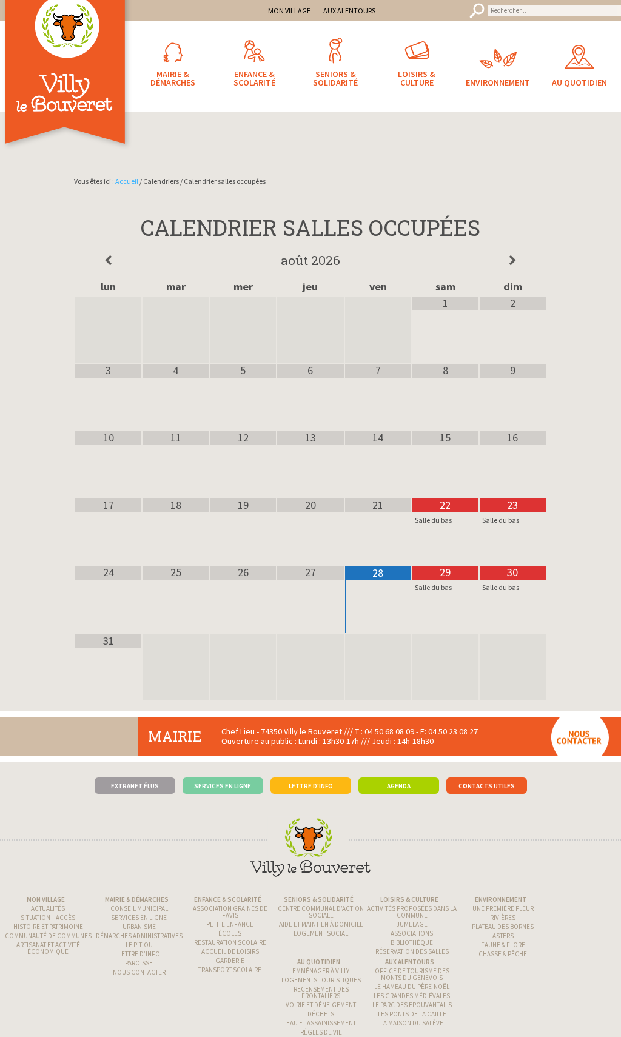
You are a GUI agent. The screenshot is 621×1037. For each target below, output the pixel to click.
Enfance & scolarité (227, 899)
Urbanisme (139, 926)
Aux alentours (409, 962)
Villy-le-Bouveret (66, 88)
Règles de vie (321, 1032)
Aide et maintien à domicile (321, 924)
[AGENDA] (398, 767)
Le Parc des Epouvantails (412, 1005)
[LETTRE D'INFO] (310, 767)
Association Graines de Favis (230, 911)
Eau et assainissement (321, 1023)
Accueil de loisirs (230, 951)
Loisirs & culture (409, 899)
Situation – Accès (48, 917)
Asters (503, 935)
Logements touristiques (321, 980)
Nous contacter (139, 972)
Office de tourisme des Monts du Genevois (412, 974)
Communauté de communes (48, 935)
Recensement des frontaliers (321, 992)
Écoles (229, 933)
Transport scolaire (229, 969)
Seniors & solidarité (319, 899)
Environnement (500, 899)
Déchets (320, 1014)
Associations (412, 933)
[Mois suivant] (513, 260)
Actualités (48, 908)
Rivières (502, 917)
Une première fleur (503, 908)
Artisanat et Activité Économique (48, 948)
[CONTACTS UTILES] (486, 767)
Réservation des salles (412, 951)
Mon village (46, 899)
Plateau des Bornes (503, 926)
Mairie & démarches (137, 899)
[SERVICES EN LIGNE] (223, 767)
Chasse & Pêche (502, 954)
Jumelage (412, 924)
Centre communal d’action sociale (321, 911)
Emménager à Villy (320, 971)
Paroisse (139, 963)
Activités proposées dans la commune (412, 911)
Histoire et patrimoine (48, 926)
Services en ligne (139, 917)
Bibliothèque (412, 942)
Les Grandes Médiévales (412, 996)
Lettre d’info (139, 954)
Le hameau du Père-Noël (411, 986)
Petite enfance (229, 924)
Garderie (229, 960)
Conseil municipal (139, 908)
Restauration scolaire (230, 942)
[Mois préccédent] (108, 260)
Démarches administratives (139, 935)
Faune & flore (503, 945)
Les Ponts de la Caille (412, 1014)
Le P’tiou (139, 945)
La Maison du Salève (411, 1023)
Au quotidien (318, 962)
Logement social (321, 933)
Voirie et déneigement (321, 1005)
